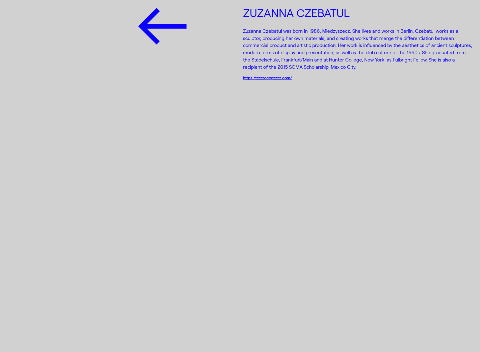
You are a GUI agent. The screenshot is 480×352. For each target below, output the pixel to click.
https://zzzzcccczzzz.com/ (267, 77)
